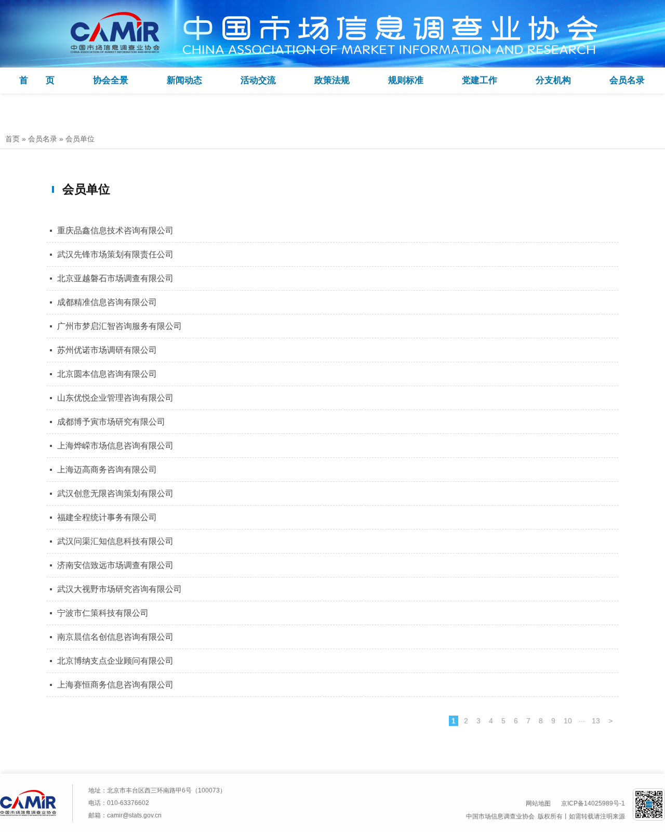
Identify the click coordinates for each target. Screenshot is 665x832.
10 (568, 721)
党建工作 (479, 80)
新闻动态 (184, 80)
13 (596, 721)
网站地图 (538, 803)
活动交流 (258, 80)
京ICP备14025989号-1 (593, 803)
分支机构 (553, 80)
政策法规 (332, 80)
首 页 (37, 80)
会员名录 (627, 80)
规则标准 (405, 80)
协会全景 (110, 80)
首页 (12, 139)
